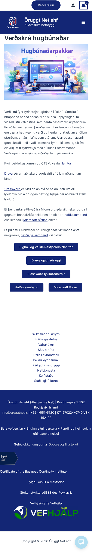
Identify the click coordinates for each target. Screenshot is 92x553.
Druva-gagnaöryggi (46, 260)
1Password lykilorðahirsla (46, 274)
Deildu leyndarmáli (46, 360)
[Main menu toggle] (83, 22)
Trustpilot (71, 444)
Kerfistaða (46, 376)
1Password (12, 189)
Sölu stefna (46, 350)
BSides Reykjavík (60, 493)
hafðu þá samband (34, 235)
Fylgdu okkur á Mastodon (46, 482)
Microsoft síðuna (35, 220)
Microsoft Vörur (65, 287)
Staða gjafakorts (46, 381)
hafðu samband (75, 215)
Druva (8, 173)
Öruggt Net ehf (41, 20)
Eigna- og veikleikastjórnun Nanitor (46, 247)
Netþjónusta (46, 370)
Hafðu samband (26, 287)
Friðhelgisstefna (46, 339)
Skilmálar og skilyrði (46, 334)
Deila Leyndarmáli (46, 355)
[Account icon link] (73, 5)
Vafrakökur (46, 345)
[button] (46, 5)
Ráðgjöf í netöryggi (46, 365)
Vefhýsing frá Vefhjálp (46, 503)
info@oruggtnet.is (15, 413)
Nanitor (66, 163)
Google (54, 444)
